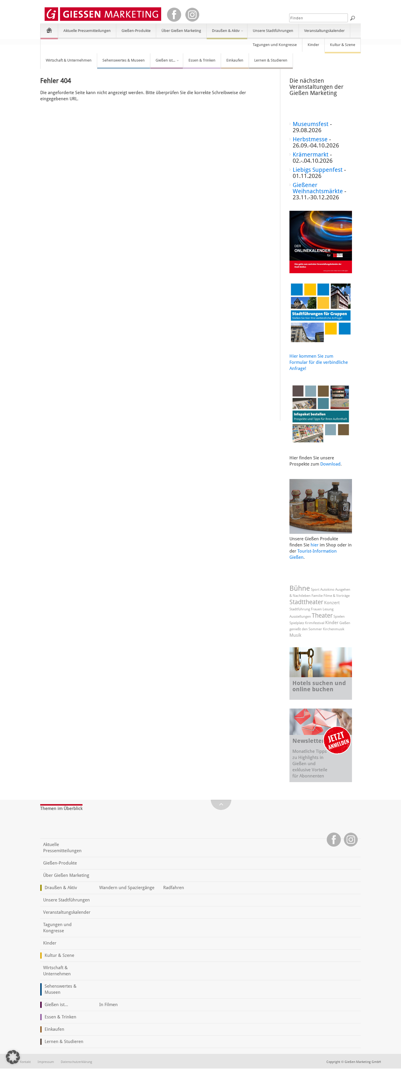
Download (330, 464)
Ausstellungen (300, 616)
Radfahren (173, 887)
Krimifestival (314, 623)
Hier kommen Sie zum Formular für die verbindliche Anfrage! (318, 362)
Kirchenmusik (333, 629)
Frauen (316, 609)
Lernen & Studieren (270, 60)
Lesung (328, 609)
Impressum (46, 1062)
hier (315, 545)
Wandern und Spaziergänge (126, 887)
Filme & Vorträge (337, 596)
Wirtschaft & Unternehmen (69, 60)
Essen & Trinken (201, 60)
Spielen (339, 616)
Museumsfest (310, 124)
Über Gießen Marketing (181, 30)
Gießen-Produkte (136, 30)
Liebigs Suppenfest (318, 169)
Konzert (332, 602)
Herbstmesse (310, 139)
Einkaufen (234, 60)
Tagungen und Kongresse (275, 45)
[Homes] (49, 30)
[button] (13, 1057)
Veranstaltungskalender (324, 30)
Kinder (313, 45)
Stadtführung (299, 609)
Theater (322, 615)
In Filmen (108, 1004)
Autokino (327, 589)
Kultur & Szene (342, 45)
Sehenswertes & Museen (123, 60)
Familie (317, 596)
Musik (295, 635)
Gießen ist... (162, 62)
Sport (315, 589)
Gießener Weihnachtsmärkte (318, 188)
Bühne (299, 588)
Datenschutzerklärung (76, 1062)
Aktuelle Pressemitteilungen (87, 30)
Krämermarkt (310, 154)
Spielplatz (296, 623)
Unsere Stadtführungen (273, 30)
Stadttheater (306, 602)
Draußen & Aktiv (223, 33)
